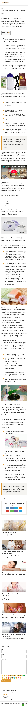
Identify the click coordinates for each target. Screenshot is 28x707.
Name (3, 649)
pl (6, 701)
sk (7, 699)
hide (8, 32)
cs (5, 701)
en (3, 699)
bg (5, 699)
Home (2, 8)
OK (23, 705)
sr (9, 701)
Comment (4, 659)
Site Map (5, 694)
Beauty (2, 13)
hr (3, 701)
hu (10, 699)
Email (3, 654)
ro (8, 701)
